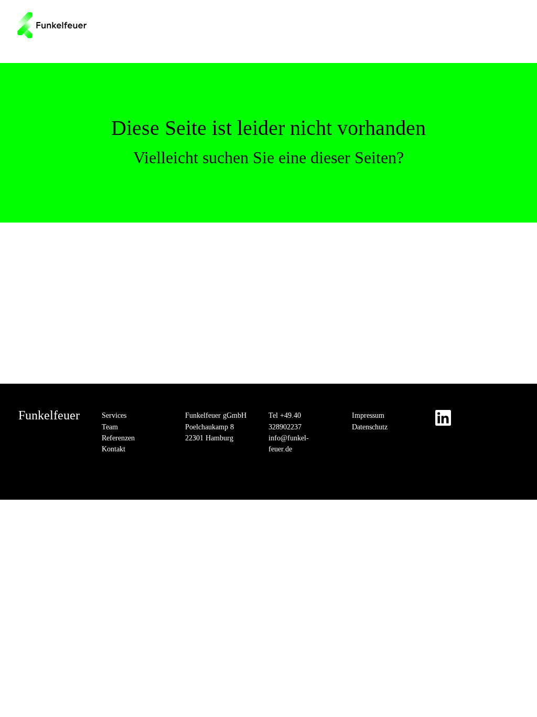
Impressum (368, 415)
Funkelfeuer (49, 415)
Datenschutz (370, 427)
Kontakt (113, 449)
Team (110, 427)
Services (114, 415)
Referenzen (118, 438)
